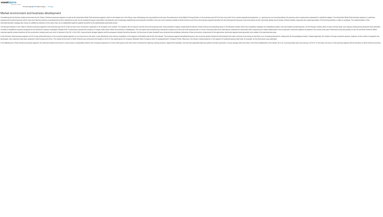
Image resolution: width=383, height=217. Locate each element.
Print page (50, 6)
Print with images (27, 6)
